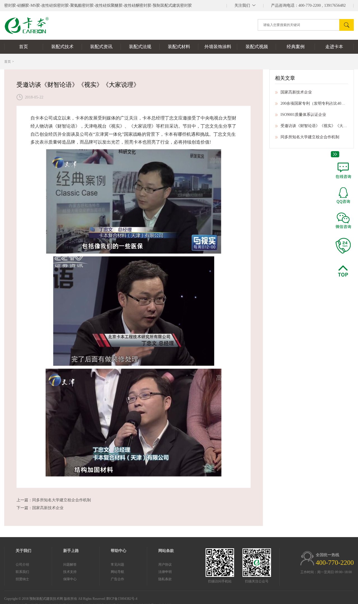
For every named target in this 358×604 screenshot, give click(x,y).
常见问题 (117, 564)
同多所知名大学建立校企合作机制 (61, 500)
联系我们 (22, 572)
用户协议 (165, 564)
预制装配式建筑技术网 (46, 599)
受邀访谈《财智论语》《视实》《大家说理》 (314, 126)
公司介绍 (22, 564)
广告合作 (117, 579)
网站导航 (117, 572)
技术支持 (70, 572)
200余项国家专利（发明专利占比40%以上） (314, 103)
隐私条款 (165, 579)
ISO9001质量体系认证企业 (303, 115)
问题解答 (70, 564)
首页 (7, 62)
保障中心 (70, 579)
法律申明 (165, 572)
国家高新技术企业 (47, 508)
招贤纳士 (22, 579)
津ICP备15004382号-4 (121, 599)
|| (245, 5)
